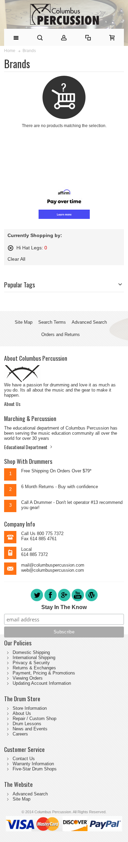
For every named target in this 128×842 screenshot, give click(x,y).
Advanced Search (89, 322)
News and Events (30, 728)
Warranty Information (33, 763)
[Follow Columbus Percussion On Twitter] (37, 600)
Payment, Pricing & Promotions (44, 673)
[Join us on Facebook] (51, 600)
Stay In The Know (64, 607)
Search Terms (52, 322)
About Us (12, 403)
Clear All (16, 259)
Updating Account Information (42, 683)
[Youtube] (78, 600)
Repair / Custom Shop (34, 718)
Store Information (30, 708)
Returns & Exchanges (34, 667)
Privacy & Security (31, 662)
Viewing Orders (28, 678)
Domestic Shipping (31, 652)
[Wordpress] (91, 600)
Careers (20, 733)
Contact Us (24, 758)
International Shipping (34, 657)
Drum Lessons (27, 723)
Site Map (23, 322)
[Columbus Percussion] (64, 14)
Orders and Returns (60, 334)
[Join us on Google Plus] (65, 600)
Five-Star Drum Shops (35, 768)
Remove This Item (11, 248)
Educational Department (25, 446)
